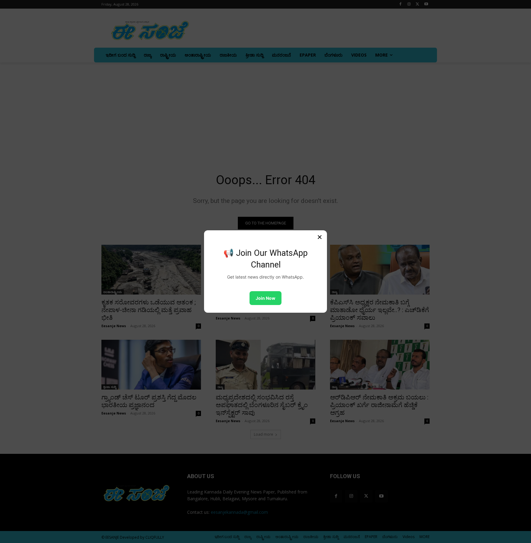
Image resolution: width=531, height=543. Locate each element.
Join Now (265, 298)
